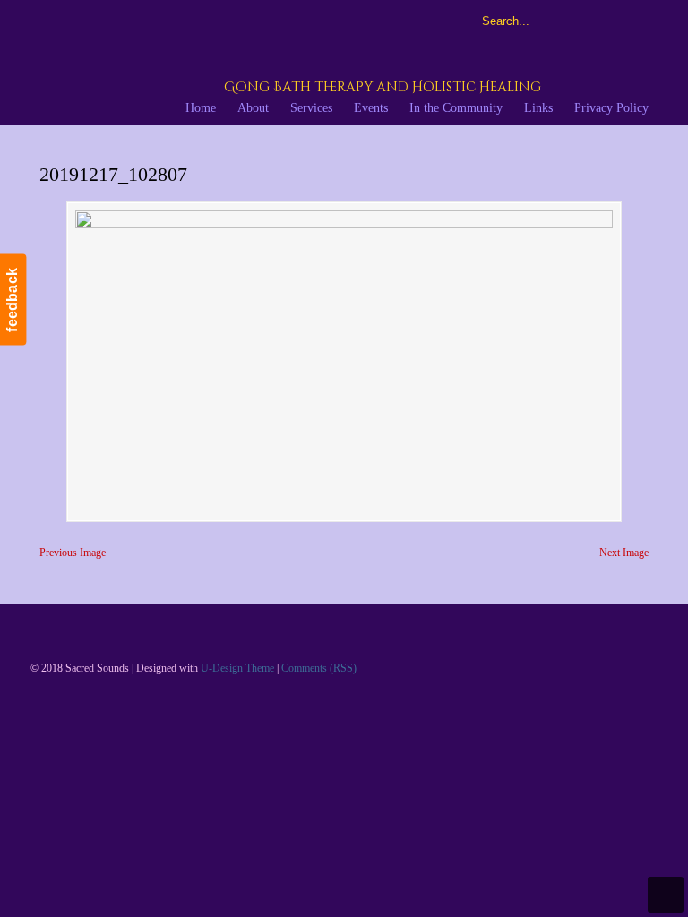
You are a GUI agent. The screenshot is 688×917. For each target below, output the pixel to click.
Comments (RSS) (319, 668)
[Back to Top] (666, 895)
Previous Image (72, 552)
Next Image (624, 552)
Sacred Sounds (236, 61)
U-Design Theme (237, 668)
